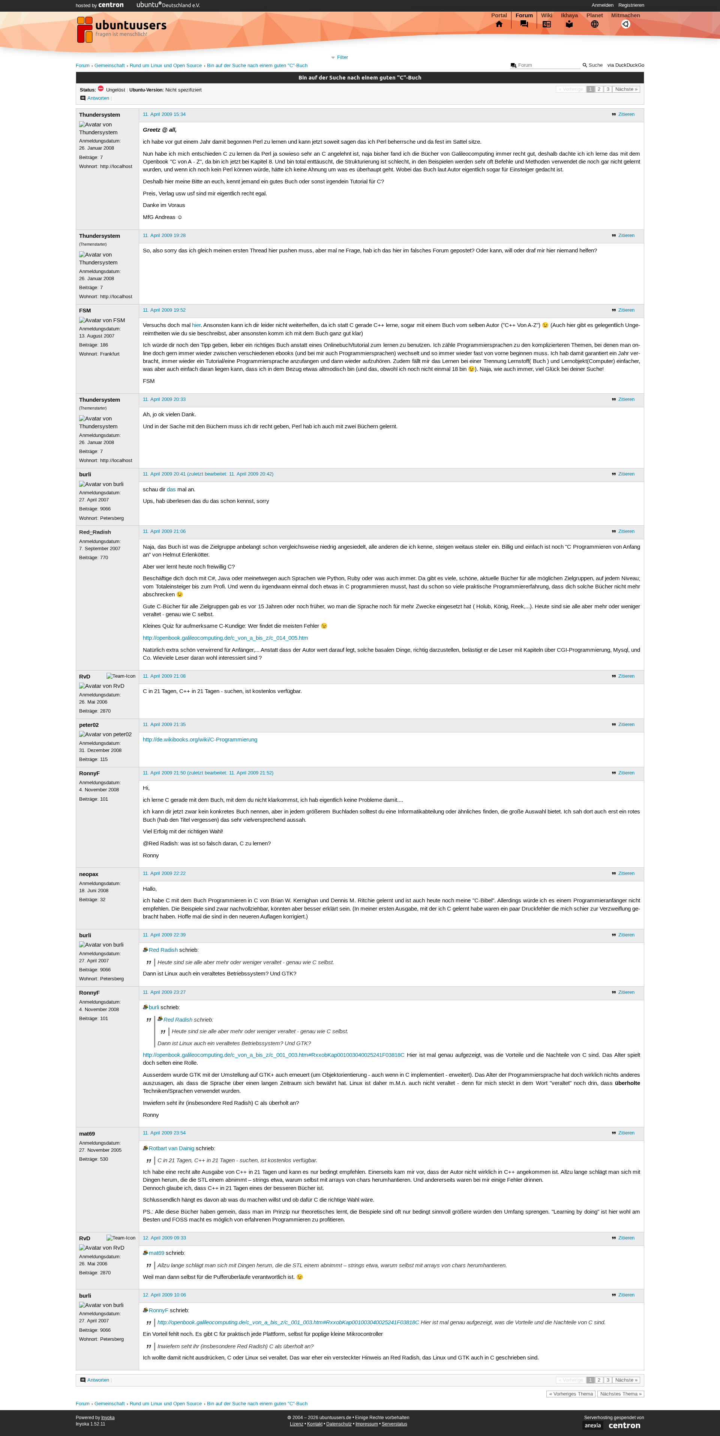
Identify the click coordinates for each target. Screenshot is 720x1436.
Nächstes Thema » (621, 1394)
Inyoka (108, 1418)
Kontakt (314, 1424)
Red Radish (163, 950)
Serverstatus (394, 1424)
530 (104, 1159)
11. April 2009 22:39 (164, 935)
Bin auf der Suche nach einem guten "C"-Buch (257, 66)
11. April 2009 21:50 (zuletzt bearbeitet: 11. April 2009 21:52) (208, 773)
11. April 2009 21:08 (164, 676)
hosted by (87, 6)
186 (104, 345)
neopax (88, 874)
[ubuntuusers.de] (123, 32)
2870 (105, 711)
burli (85, 474)
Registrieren (631, 5)
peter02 (89, 725)
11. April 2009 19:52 (164, 310)
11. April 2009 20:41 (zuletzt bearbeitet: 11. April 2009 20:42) (208, 474)
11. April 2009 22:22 (164, 873)
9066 (105, 509)
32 (102, 900)
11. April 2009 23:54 (164, 1133)
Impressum (367, 1424)
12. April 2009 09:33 (164, 1238)
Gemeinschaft (109, 66)
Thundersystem (99, 115)
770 (104, 558)
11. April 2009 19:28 (164, 236)
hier (196, 325)
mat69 (87, 1133)
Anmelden (603, 5)
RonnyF (89, 773)
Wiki (546, 15)
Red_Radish (95, 532)
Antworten (98, 98)
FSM (85, 310)
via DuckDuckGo (626, 65)
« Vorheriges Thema (571, 1394)
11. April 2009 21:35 (164, 725)
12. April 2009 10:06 (164, 1295)
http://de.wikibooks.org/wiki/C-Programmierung (200, 740)
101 (104, 799)
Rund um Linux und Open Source (166, 66)
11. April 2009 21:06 (164, 531)
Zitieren (626, 114)
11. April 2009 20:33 (164, 399)
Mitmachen (625, 15)
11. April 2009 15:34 (164, 114)
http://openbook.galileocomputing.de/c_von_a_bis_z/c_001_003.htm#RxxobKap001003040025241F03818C (274, 1055)
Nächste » (626, 89)
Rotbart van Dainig (171, 1148)
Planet (594, 15)
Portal (499, 15)
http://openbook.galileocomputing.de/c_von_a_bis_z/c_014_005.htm (225, 638)
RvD (84, 676)
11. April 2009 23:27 (164, 992)
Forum (524, 15)
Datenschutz (339, 1424)
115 (104, 759)
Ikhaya (569, 15)
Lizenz (296, 1424)
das (171, 489)
